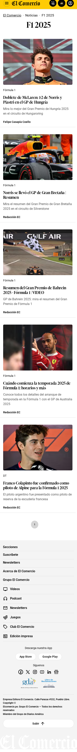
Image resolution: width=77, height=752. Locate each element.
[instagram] (35, 672)
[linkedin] (49, 672)
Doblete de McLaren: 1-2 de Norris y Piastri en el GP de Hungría (32, 99)
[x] (27, 672)
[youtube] (42, 672)
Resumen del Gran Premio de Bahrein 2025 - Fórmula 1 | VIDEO (34, 290)
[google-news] (56, 672)
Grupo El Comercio (16, 580)
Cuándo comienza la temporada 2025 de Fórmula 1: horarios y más (36, 385)
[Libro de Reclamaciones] (48, 683)
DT (5, 475)
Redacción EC (11, 217)
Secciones (10, 547)
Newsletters (11, 562)
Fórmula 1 (9, 90)
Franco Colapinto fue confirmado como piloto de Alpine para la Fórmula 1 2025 (36, 485)
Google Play (50, 656)
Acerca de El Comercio (19, 571)
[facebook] (20, 672)
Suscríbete (10, 555)
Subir (35, 723)
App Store (26, 656)
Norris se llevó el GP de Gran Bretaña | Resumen (34, 194)
